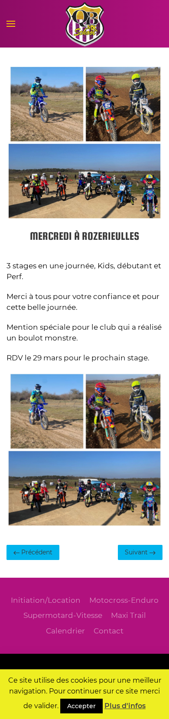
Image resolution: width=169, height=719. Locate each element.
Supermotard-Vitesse (62, 615)
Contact (109, 631)
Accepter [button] (81, 706)
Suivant (137, 552)
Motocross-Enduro (124, 600)
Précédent (36, 552)
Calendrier (65, 631)
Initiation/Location (46, 600)
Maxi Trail (128, 615)
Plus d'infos (125, 706)
